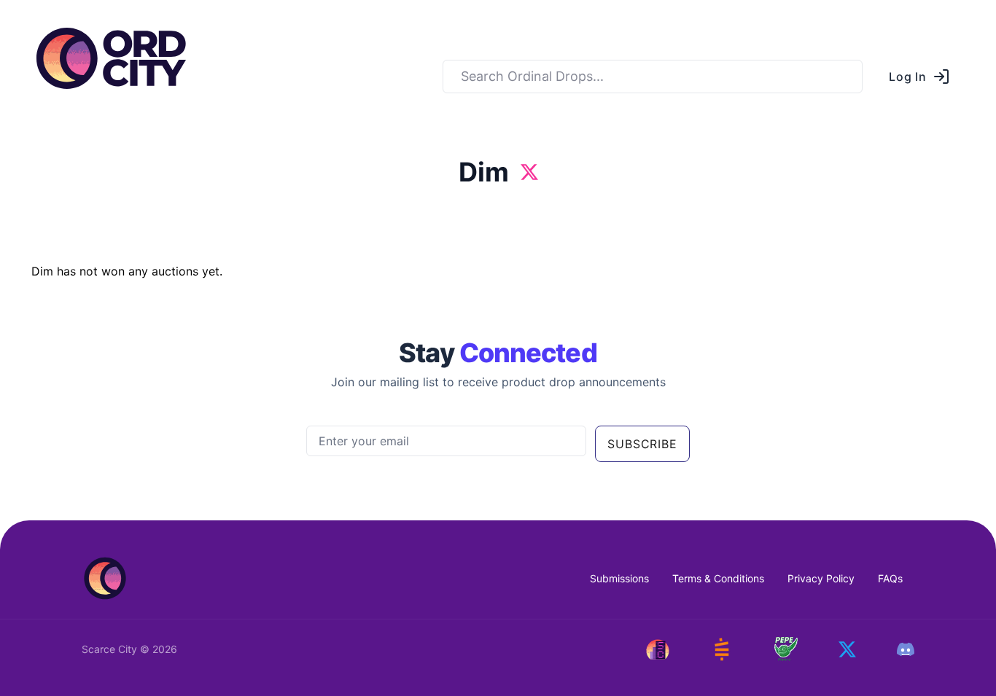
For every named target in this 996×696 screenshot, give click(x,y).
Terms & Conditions (718, 578)
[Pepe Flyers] (786, 649)
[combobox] (653, 76)
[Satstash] (722, 649)
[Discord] (905, 649)
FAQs (890, 578)
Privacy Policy (821, 578)
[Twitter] (847, 649)
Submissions (619, 578)
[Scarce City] (657, 649)
